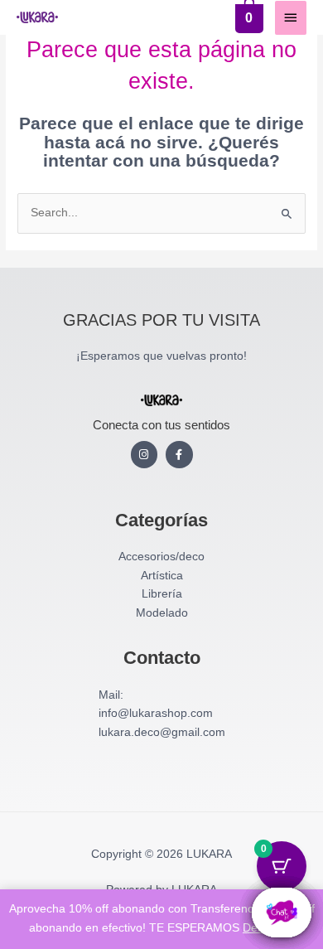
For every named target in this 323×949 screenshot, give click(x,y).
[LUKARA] (37, 18)
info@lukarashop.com (156, 713)
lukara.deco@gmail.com (162, 732)
